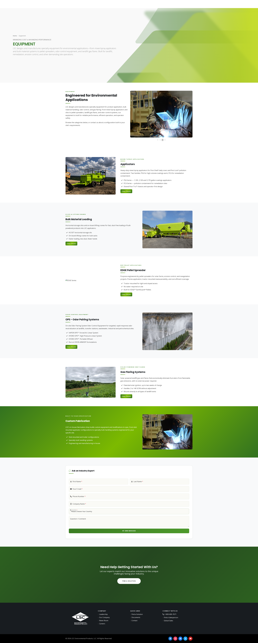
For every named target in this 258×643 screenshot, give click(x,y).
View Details (126, 191)
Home (15, 36)
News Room (103, 620)
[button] (158, 140)
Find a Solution (129, 581)
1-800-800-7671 (170, 614)
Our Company (104, 617)
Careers (102, 624)
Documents (136, 617)
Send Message (130, 531)
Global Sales (168, 621)
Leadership (103, 614)
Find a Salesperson (171, 617)
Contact (134, 620)
